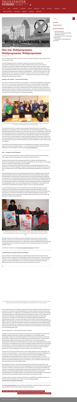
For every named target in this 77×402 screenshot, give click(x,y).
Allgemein (24, 11)
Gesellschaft (56, 8)
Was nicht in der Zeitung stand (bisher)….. (63, 33)
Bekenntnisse (17, 11)
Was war (30, 8)
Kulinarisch (49, 8)
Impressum (31, 11)
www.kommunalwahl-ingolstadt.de (25, 247)
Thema (8, 8)
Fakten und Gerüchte (7, 11)
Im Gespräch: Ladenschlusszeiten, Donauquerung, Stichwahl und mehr (34, 393)
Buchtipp (64, 8)
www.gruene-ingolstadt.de (31, 147)
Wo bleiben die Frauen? (59, 34)
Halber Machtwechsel (59, 31)
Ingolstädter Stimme (6, 55)
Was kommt (36, 8)
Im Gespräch (23, 8)
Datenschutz (39, 11)
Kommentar (15, 8)
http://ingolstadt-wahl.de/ (11, 385)
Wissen (43, 8)
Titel (4, 8)
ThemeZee (15, 399)
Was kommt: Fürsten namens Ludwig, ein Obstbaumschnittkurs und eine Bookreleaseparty (23, 391)
